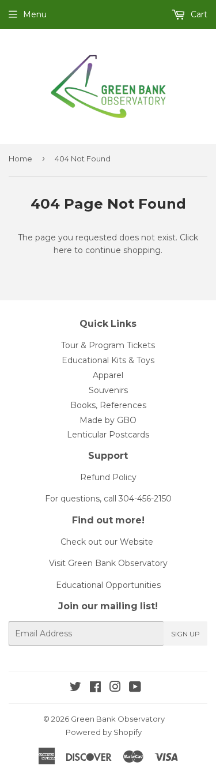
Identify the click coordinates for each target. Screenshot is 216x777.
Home (20, 158)
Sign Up (185, 633)
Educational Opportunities (108, 585)
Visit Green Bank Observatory (108, 563)
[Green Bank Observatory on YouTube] (135, 688)
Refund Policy (108, 477)
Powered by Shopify (104, 732)
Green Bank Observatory (118, 718)
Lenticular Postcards (108, 434)
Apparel (108, 375)
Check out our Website (106, 542)
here (63, 250)
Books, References (108, 405)
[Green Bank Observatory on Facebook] (95, 688)
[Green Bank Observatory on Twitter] (75, 688)
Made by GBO (108, 420)
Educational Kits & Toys (108, 360)
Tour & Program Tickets (108, 345)
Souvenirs (108, 390)
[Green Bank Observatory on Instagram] (115, 688)
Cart (197, 14)
